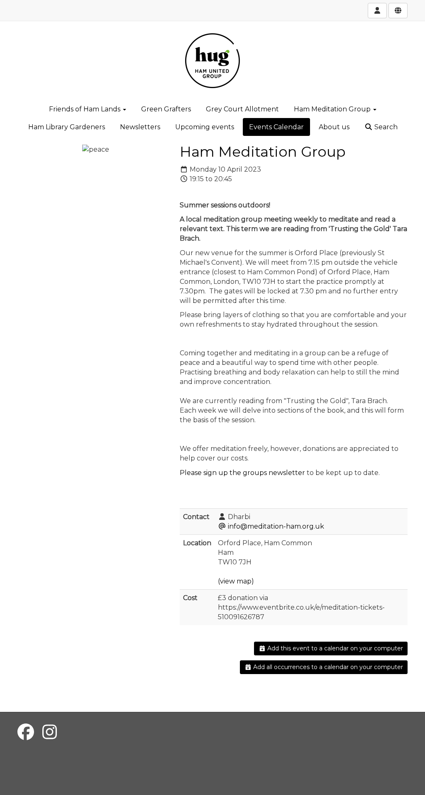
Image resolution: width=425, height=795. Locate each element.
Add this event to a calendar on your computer (334, 648)
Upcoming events (204, 127)
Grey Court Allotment (242, 109)
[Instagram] (49, 732)
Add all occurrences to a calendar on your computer (327, 667)
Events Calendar (276, 127)
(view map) (236, 581)
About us (334, 127)
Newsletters (140, 127)
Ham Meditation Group (333, 109)
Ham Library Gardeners (66, 127)
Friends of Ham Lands (85, 109)
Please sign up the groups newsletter (242, 473)
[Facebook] (25, 732)
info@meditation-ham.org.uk (276, 526)
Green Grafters (166, 109)
